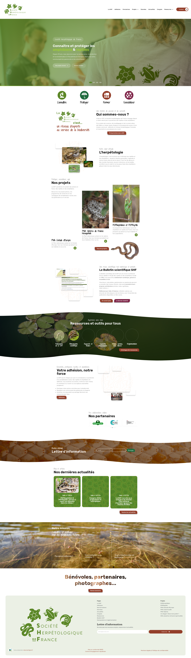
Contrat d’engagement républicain (95, 651)
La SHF (110, 9)
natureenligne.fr (28, 650)
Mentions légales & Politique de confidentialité (154, 650)
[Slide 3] (97, 82)
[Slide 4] (100, 82)
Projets (134, 9)
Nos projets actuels (60, 65)
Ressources (167, 9)
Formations (126, 9)
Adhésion (117, 9)
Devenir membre (78, 65)
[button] (90, 423)
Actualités (151, 9)
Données (143, 9)
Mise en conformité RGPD (95, 649)
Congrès (159, 9)
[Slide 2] (93, 82)
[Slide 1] (90, 82)
